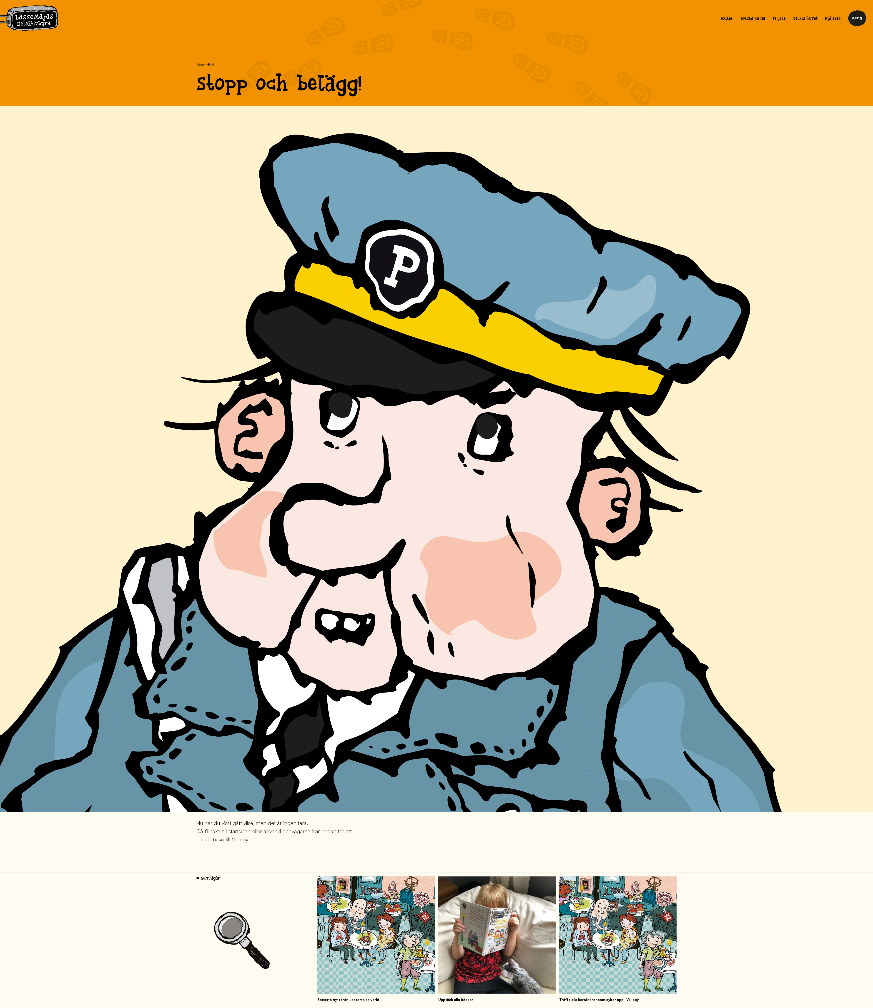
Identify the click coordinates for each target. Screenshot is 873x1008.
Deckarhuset (805, 19)
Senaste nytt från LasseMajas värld (348, 999)
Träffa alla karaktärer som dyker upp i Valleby (599, 999)
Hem (200, 64)
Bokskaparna (753, 19)
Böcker (727, 19)
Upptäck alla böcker (455, 999)
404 (210, 64)
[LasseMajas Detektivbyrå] (29, 18)
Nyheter (833, 19)
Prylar (779, 19)
